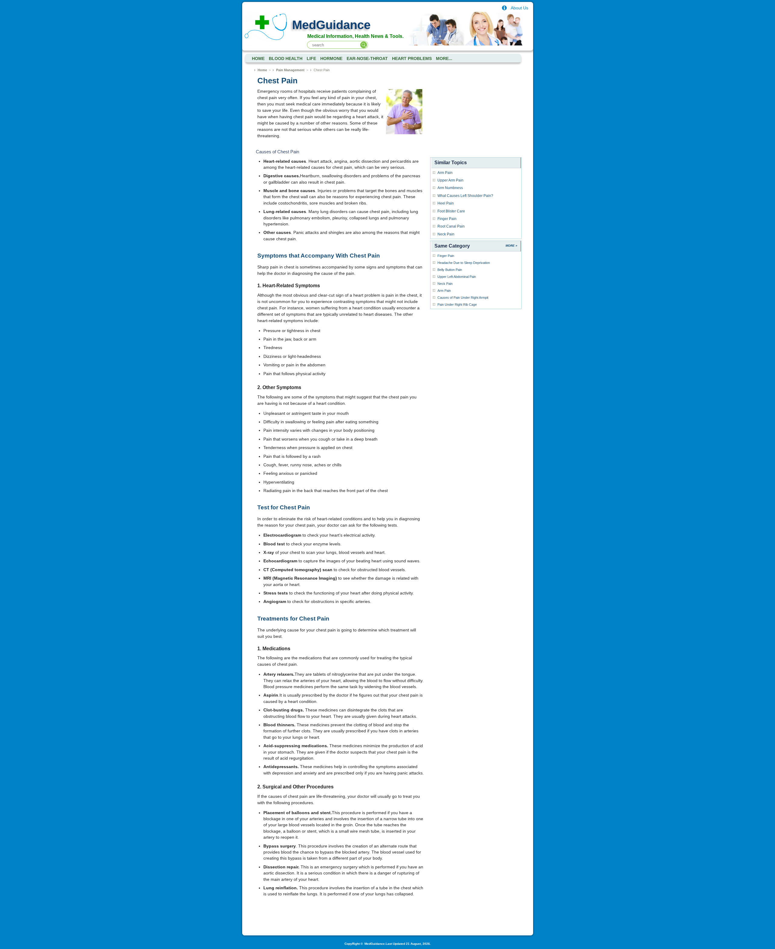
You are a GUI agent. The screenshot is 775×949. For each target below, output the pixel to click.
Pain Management (290, 70)
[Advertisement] (475, 117)
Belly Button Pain (449, 269)
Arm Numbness (450, 188)
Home (262, 70)
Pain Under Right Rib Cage (457, 304)
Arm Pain (445, 173)
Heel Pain (445, 203)
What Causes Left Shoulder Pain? (465, 196)
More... (444, 58)
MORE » (511, 245)
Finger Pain (447, 219)
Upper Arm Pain (450, 180)
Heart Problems (412, 58)
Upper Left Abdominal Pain (456, 276)
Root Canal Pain (451, 226)
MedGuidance (331, 25)
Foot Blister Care (451, 211)
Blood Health (285, 58)
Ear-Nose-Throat (367, 58)
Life (311, 58)
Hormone (331, 58)
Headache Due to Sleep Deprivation (463, 263)
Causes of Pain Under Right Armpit (462, 297)
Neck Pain (445, 234)
